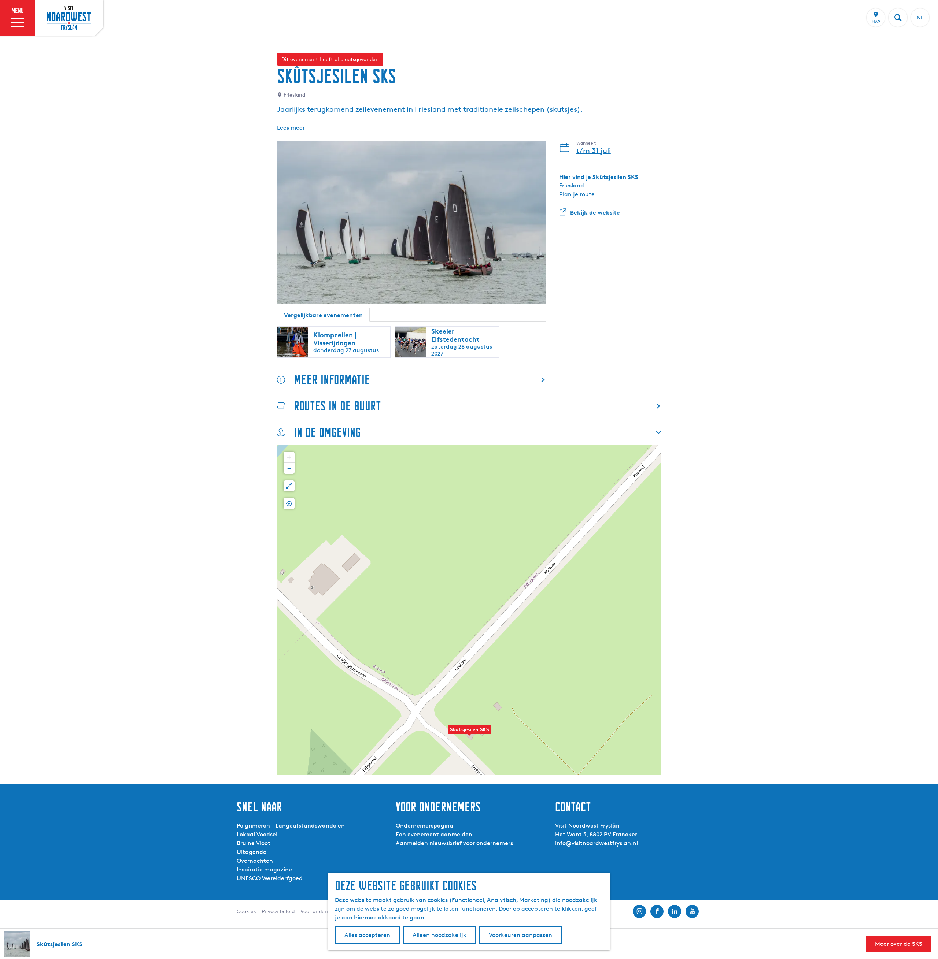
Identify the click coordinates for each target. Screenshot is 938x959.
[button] (469, 733)
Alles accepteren (367, 935)
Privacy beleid (278, 911)
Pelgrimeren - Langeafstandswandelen (291, 825)
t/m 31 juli (593, 150)
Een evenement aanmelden (434, 834)
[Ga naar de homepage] (69, 17)
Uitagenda (252, 851)
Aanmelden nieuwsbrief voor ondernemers (454, 843)
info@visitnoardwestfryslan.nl (596, 843)
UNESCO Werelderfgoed (270, 878)
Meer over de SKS (898, 943)
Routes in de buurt (337, 406)
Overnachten (255, 860)
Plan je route (577, 194)
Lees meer (291, 127)
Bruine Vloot (253, 843)
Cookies (246, 911)
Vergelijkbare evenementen (323, 315)
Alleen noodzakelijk (439, 935)
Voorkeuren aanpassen (520, 935)
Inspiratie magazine (264, 869)
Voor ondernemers (322, 911)
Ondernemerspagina (424, 825)
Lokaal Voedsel (257, 834)
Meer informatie (332, 379)
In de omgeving (327, 432)
